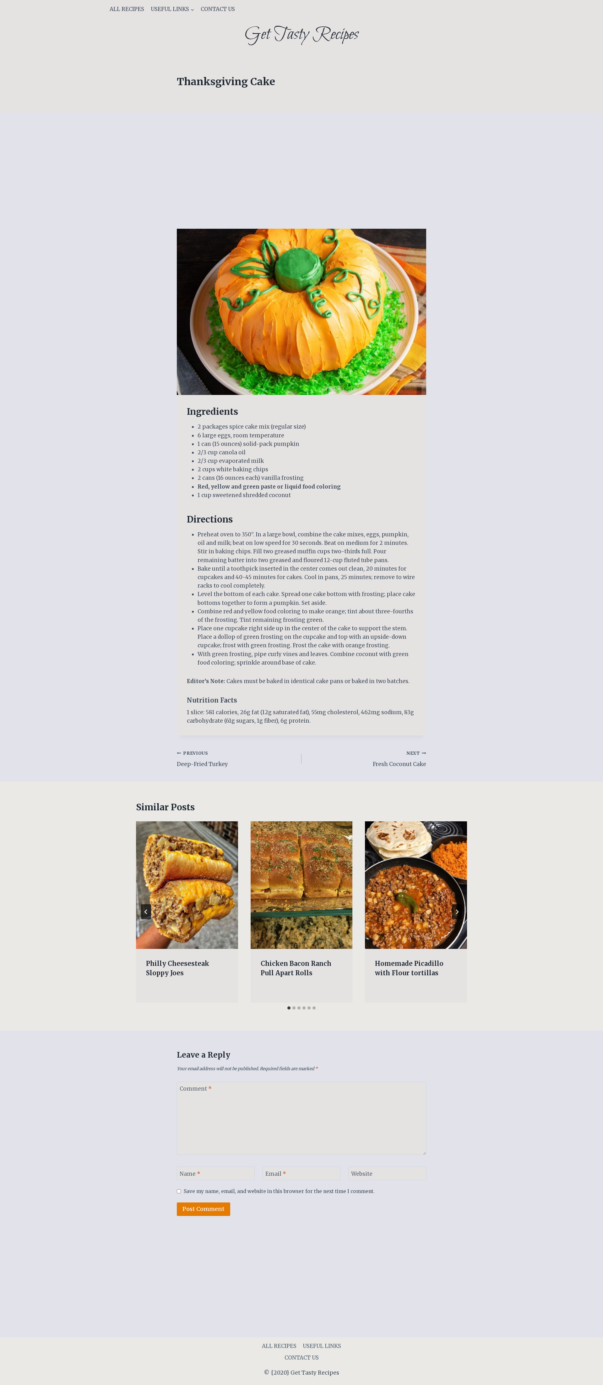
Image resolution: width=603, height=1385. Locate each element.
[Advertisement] (301, 182)
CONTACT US (218, 9)
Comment (196, 1088)
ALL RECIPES (127, 9)
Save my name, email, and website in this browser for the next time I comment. (279, 1191)
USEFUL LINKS (322, 1346)
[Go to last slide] (146, 911)
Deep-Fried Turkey (202, 759)
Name (190, 1173)
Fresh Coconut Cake (399, 759)
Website (361, 1173)
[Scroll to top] (587, 1375)
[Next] (457, 911)
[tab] (289, 1008)
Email (275, 1173)
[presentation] (187, 885)
